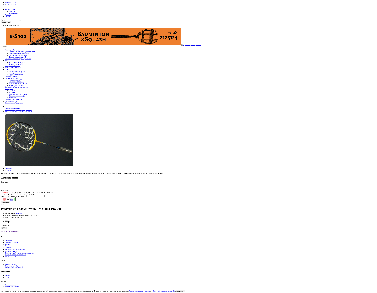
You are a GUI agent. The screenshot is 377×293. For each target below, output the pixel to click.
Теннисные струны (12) (16, 82)
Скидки (7, 277)
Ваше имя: (4, 182)
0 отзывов (4, 231)
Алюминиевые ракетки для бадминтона (18, 110)
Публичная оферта (11, 251)
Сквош (7, 69)
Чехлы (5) (12, 92)
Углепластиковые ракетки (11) (19, 55)
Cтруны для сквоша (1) (16, 75)
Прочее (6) (12, 97)
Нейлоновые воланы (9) (17, 62)
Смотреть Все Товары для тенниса (16, 87)
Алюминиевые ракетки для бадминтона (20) (23, 52)
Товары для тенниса (11, 78)
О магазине (8, 240)
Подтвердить (180, 291)
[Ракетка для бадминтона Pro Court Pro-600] (39, 165)
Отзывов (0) (9, 170)
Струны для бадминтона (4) (18, 94)
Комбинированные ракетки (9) (19, 53)
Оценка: (3, 194)
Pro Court (19, 213)
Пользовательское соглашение (15, 249)
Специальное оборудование (14, 103)
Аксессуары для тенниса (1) (18, 83)
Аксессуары (9, 89)
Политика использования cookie (15, 255)
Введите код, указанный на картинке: (13, 196)
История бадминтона (12, 287)
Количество (5, 225)
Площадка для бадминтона (14, 268)
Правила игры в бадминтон (14, 266)
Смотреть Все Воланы (12, 66)
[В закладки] (1, 204)
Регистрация (13, 11)
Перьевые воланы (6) (16, 64)
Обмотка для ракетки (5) (17, 96)
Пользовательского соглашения (139, 291)
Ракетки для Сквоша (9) (17, 71)
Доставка (8, 244)
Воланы (7, 60)
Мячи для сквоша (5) (15, 73)
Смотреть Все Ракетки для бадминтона (18, 59)
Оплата (7, 246)
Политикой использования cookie (164, 291)
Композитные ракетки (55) (18, 57)
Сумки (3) (12, 90)
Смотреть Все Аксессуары (13, 99)
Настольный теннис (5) (16, 85)
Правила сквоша (10, 264)
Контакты (8, 248)
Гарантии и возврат (11, 242)
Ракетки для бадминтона (13, 50)
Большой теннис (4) (15, 80)
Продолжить (5, 202)
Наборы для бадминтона (13, 67)
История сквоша (10, 285)
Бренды (7, 275)
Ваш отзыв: (4, 190)
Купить (4, 227)
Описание (8, 168)
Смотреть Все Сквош (12, 76)
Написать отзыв (14, 231)
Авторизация (13, 13)
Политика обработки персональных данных (19, 253)
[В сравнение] (3, 204)
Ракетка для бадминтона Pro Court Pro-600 (19, 111)
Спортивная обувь (11, 101)
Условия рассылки (11, 256)
